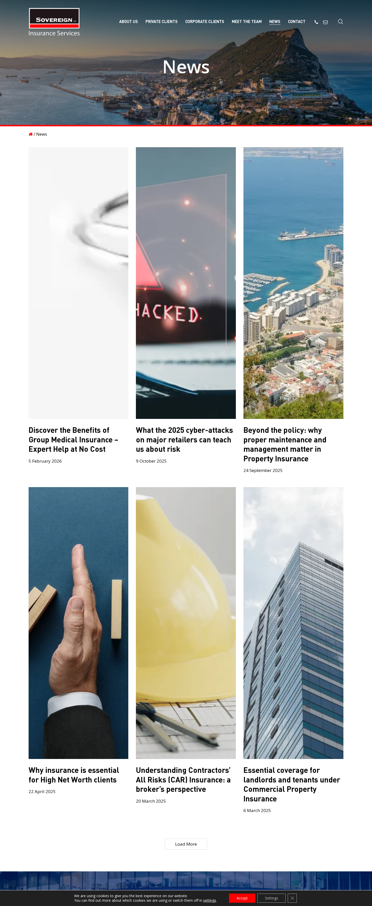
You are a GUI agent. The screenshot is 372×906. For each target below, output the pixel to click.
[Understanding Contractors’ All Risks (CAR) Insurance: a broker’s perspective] (186, 623)
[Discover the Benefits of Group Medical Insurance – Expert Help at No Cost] (79, 283)
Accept (242, 898)
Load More (186, 844)
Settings (271, 898)
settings (209, 900)
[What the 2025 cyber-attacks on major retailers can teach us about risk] (186, 283)
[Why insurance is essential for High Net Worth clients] (79, 623)
